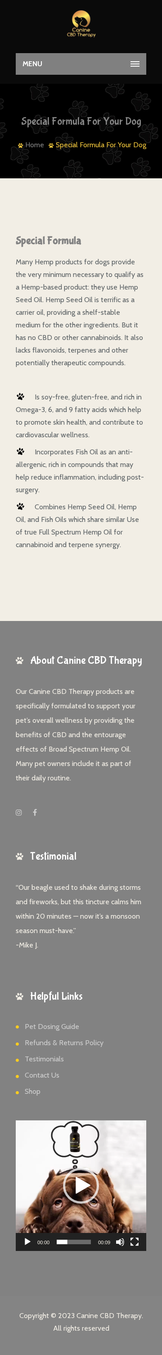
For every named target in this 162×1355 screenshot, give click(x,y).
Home (34, 144)
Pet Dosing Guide (52, 1026)
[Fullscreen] (134, 1241)
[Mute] (120, 1241)
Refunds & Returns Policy (64, 1042)
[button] (81, 1186)
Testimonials (44, 1059)
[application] (81, 1185)
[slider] (74, 1242)
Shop (32, 1091)
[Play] (27, 1241)
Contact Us (42, 1075)
